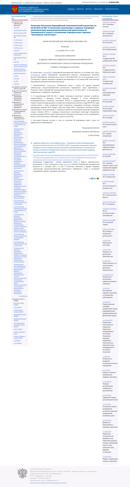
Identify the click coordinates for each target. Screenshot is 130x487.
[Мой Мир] (98, 178)
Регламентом (35, 75)
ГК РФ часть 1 (18, 40)
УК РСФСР (17, 340)
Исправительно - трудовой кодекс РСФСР (19, 324)
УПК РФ (16, 84)
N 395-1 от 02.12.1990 (108, 229)
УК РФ (16, 81)
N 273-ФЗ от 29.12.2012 (109, 47)
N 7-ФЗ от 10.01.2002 (108, 106)
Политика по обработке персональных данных (48, 483)
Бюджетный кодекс (20, 30)
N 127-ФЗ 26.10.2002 (108, 181)
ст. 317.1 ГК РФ (107, 249)
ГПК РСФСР (17, 307)
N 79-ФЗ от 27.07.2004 (109, 54)
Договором (47, 72)
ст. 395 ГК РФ (106, 261)
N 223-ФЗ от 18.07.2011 (109, 161)
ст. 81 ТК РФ (106, 288)
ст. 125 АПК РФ (107, 456)
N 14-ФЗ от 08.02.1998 (109, 154)
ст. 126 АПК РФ (107, 420)
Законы (88, 9)
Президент (98, 9)
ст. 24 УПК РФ (107, 404)
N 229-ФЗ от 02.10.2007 (109, 208)
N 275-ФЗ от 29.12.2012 (109, 65)
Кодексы (80, 9)
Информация (16, 3)
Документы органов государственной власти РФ (20, 111)
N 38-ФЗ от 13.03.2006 (109, 99)
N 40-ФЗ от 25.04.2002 (109, 40)
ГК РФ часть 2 (18, 42)
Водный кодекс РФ (20, 33)
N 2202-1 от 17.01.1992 (108, 174)
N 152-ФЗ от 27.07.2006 (109, 193)
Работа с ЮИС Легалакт (52, 3)
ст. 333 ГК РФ (106, 240)
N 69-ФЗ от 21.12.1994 (109, 31)
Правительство (111, 9)
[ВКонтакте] (92, 178)
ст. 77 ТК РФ (106, 370)
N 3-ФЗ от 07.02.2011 (108, 115)
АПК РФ (16, 27)
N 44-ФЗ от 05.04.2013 (109, 202)
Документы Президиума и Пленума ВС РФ (19, 117)
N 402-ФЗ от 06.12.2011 (109, 122)
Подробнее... (23, 296)
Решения (67, 164)
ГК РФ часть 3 (18, 45)
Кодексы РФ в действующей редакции (18, 23)
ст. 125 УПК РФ (107, 395)
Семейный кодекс (20, 73)
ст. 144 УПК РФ (107, 381)
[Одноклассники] (96, 178)
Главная (71, 9)
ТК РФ (16, 76)
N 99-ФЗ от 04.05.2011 (109, 140)
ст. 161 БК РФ (106, 356)
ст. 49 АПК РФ (107, 431)
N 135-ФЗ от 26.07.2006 (109, 131)
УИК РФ (16, 78)
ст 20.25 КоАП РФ (108, 274)
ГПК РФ (16, 50)
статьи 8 (96, 77)
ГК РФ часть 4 (18, 48)
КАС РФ (16, 62)
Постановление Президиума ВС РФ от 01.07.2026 (20, 202)
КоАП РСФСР (18, 329)
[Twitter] (94, 178)
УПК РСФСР (18, 343)
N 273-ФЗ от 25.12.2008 (109, 88)
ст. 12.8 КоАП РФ (107, 320)
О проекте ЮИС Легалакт (33, 3)
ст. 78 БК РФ (106, 302)
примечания (51, 85)
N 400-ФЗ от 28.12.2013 (109, 22)
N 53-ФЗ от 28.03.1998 (109, 220)
